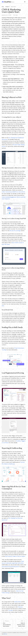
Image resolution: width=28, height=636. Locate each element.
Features (20, 607)
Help (3, 6)
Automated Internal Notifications (10, 566)
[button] (14, 158)
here (3, 305)
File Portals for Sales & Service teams (15, 556)
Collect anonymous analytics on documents (13, 192)
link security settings (15, 230)
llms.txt (5, 634)
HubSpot (7, 6)
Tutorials (10, 610)
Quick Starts (17, 601)
